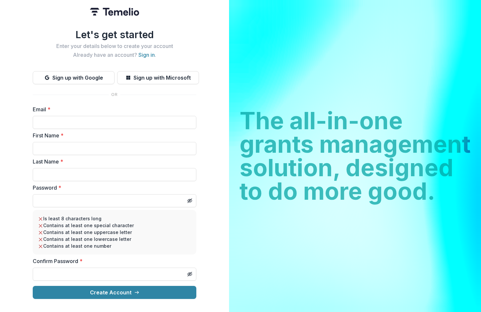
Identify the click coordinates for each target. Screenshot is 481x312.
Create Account (111, 292)
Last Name (48, 161)
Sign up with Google (77, 77)
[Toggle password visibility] (190, 200)
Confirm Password (57, 261)
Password (47, 187)
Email (41, 109)
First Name (48, 135)
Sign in (146, 55)
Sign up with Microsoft (162, 77)
